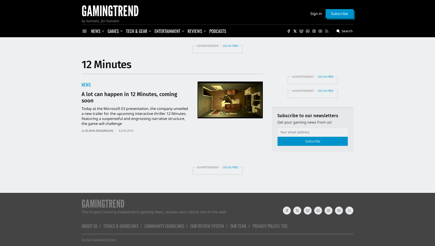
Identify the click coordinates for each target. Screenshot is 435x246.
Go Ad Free (230, 46)
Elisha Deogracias (100, 131)
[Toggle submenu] (103, 31)
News (86, 84)
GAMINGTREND (104, 240)
